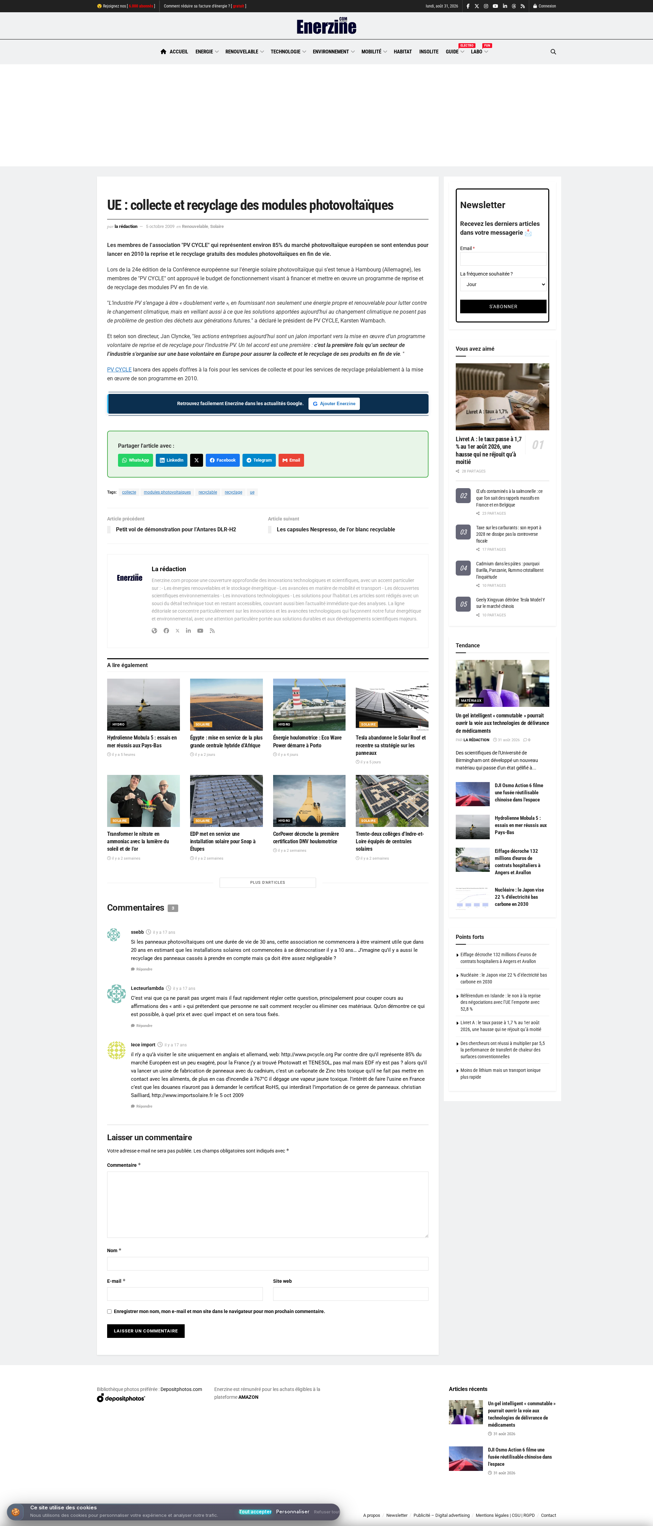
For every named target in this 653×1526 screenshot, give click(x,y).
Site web (282, 1281)
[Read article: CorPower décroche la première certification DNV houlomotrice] (309, 801)
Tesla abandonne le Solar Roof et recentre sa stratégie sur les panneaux (391, 745)
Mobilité (371, 52)
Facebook (225, 460)
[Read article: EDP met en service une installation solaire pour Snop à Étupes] (226, 801)
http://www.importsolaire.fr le (185, 1095)
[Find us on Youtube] (495, 6)
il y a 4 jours (287, 754)
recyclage (233, 492)
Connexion (547, 6)
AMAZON (248, 1397)
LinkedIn (174, 460)
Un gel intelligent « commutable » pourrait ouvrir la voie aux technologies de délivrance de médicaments (502, 723)
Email (293, 460)
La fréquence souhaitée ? (486, 274)
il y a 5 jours (370, 762)
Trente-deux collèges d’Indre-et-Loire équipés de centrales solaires (390, 841)
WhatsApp (138, 460)
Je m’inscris (520, 1506)
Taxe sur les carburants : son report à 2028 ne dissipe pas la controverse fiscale (508, 534)
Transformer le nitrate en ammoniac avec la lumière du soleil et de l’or (138, 841)
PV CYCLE (119, 369)
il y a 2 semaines (125, 858)
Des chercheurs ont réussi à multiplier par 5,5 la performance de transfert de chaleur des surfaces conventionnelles (503, 1050)
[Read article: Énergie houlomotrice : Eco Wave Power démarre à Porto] (309, 705)
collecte (129, 492)
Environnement (331, 52)
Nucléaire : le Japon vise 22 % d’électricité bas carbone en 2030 (519, 897)
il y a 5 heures (123, 754)
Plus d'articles (267, 882)
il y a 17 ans (164, 932)
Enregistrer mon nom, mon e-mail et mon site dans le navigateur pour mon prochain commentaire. (219, 1311)
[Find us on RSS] (523, 6)
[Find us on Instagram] (486, 6)
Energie (204, 52)
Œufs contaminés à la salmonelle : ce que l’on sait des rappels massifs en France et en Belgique (509, 497)
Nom (114, 1250)
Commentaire (124, 1165)
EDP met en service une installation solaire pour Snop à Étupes (223, 841)
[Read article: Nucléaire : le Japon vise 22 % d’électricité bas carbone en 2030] (473, 898)
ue (252, 492)
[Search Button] (553, 51)
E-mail (116, 1281)
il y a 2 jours (204, 754)
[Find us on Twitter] (476, 6)
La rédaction (126, 226)
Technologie (285, 52)
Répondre (144, 969)
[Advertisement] (326, 115)
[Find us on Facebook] (468, 6)
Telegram (261, 460)
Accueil (179, 52)
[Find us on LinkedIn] (505, 6)
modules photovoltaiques (167, 492)
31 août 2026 (508, 740)
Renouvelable (241, 52)
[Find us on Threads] (514, 6)
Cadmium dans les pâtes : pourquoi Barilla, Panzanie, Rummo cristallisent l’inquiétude (509, 570)
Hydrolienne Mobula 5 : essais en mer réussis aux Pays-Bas (521, 825)
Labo (479, 51)
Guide (455, 51)
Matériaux (471, 700)
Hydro (118, 724)
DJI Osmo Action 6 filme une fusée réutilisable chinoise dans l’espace (519, 792)
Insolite (428, 52)
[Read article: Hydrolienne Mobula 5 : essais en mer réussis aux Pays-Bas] (143, 705)
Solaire (217, 226)
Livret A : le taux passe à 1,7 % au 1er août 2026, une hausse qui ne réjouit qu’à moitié (488, 450)
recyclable (208, 492)
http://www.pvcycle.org (307, 1054)
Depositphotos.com (181, 1389)
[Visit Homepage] (327, 26)
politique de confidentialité (319, 1518)
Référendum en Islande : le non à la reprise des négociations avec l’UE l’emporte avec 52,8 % (501, 1002)
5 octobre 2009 (160, 226)
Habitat (403, 52)
